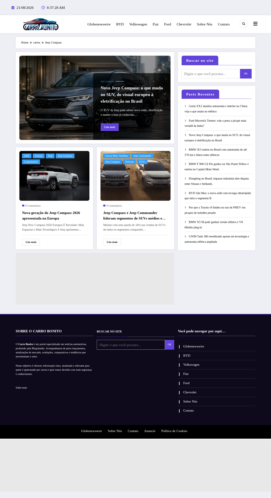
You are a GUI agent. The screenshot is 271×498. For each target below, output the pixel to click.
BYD (120, 24)
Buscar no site (200, 60)
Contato (224, 24)
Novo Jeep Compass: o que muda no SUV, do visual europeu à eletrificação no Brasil (132, 95)
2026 (26, 155)
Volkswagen (138, 24)
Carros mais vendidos (116, 155)
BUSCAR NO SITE (109, 331)
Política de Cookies (174, 431)
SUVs (142, 161)
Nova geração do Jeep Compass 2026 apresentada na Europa (51, 215)
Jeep (50, 155)
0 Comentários (33, 205)
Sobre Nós (204, 24)
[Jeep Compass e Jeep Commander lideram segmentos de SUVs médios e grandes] (135, 175)
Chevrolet (184, 24)
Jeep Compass (107, 82)
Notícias (129, 161)
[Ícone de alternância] (255, 24)
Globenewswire (99, 24)
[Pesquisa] (244, 24)
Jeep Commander (142, 155)
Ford (167, 24)
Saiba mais (21, 387)
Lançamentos (31, 161)
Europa (38, 155)
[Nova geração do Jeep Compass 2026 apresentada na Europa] (54, 175)
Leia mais (109, 127)
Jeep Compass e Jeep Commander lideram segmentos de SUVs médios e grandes (132, 216)
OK (246, 73)
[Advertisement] (95, 278)
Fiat (156, 24)
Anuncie (149, 431)
